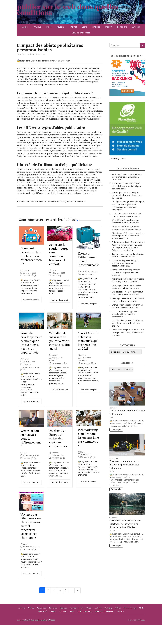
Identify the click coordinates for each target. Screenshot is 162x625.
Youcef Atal (85, 363)
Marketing (84, 457)
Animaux (22, 608)
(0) (35, 275)
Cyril (54, 270)
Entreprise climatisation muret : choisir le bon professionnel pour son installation (127, 186)
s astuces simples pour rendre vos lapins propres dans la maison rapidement (127, 177)
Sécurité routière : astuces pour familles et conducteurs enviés (126, 221)
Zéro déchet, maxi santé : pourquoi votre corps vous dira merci (59, 341)
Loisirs (81, 608)
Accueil (25, 27)
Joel (24, 453)
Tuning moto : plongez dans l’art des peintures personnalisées (128, 255)
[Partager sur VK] (25, 214)
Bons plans (122, 27)
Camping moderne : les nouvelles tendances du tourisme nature (126, 286)
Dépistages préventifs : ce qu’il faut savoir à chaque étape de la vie (127, 293)
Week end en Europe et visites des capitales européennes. (58, 438)
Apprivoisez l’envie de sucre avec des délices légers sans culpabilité (128, 280)
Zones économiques (31, 367)
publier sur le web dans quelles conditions (67, 9)
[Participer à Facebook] (19, 214)
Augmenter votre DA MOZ (74, 201)
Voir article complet (31, 299)
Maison (108, 27)
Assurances (41, 608)
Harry (82, 452)
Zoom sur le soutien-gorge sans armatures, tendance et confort (58, 254)
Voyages (60, 27)
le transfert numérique (31, 137)
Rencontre (63, 611)
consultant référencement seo (55, 60)
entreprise (27, 174)
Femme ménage (130, 608)
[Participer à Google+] (37, 214)
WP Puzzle (141, 620)
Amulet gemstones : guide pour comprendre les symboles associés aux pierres (127, 195)
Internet (73, 27)
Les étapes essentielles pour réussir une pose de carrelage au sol (128, 299)
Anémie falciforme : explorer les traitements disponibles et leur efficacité (126, 272)
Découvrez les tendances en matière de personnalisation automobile (124, 464)
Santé (84, 27)
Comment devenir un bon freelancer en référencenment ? (31, 256)
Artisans (136, 27)
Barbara (55, 453)
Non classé (42, 611)
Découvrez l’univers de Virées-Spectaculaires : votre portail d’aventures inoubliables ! (125, 524)
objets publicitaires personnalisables (82, 103)
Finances (96, 27)
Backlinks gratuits (117, 158)
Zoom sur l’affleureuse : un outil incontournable (88, 259)
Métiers (113, 408)
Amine (26, 544)
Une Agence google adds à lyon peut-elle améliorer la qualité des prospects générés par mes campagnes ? (128, 205)
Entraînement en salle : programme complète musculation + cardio (127, 306)
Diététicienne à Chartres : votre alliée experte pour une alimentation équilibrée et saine (128, 236)
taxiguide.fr (25, 60)
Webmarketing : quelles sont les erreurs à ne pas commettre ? (88, 437)
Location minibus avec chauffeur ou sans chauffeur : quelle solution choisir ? (127, 323)
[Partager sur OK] (31, 214)
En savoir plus (116, 430)
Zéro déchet (57, 363)
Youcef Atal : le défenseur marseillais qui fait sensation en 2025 (88, 340)
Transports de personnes (104, 611)
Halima (26, 270)
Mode (48, 27)
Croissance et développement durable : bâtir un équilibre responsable (125, 314)
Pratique (37, 27)
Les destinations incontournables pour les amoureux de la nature (127, 214)
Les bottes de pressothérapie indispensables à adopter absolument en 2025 (125, 263)
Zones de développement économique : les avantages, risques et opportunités (31, 342)
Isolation (98, 608)
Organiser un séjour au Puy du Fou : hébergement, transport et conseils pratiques (128, 332)
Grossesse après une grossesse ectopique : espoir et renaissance (126, 227)
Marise (26, 359)
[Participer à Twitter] (43, 214)
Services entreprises (81, 32)
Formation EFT (23, 201)
